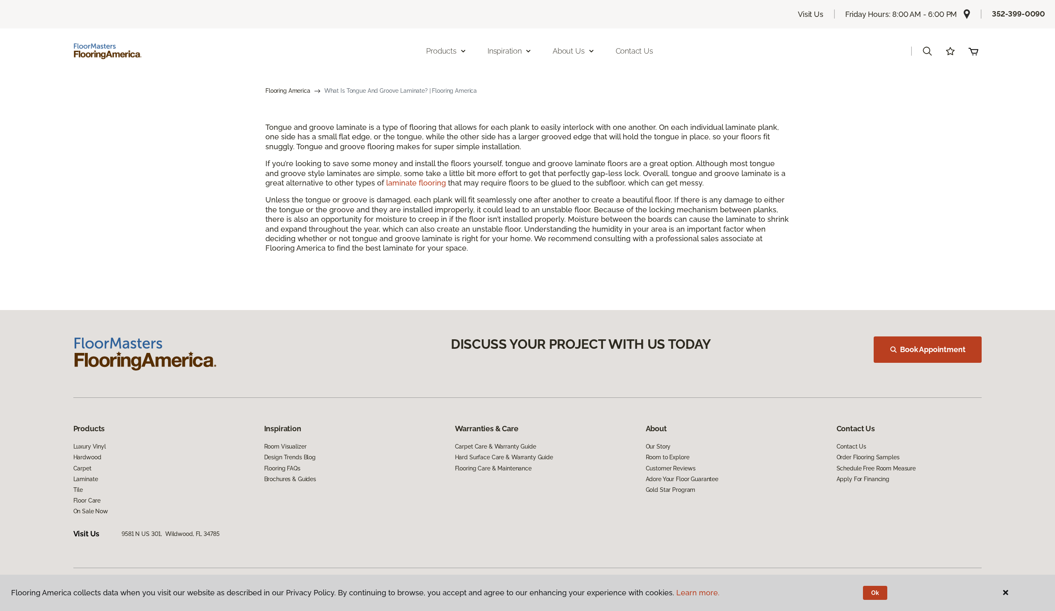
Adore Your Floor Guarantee (682, 479)
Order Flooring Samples (868, 457)
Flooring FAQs (282, 468)
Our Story (658, 446)
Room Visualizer (285, 446)
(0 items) (973, 51)
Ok (875, 593)
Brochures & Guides (290, 479)
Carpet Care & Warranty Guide (495, 446)
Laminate (85, 479)
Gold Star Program (671, 489)
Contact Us (634, 51)
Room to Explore (667, 457)
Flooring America (287, 90)
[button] (927, 51)
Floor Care (87, 500)
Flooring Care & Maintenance (493, 468)
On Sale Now (90, 511)
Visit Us (810, 14)
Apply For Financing (863, 479)
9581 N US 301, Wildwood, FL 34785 (170, 534)
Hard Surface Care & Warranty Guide (504, 457)
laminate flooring (416, 183)
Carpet (82, 468)
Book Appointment (932, 349)
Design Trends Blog (290, 457)
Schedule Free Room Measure (876, 468)
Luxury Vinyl (89, 446)
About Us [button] (569, 51)
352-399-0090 (1018, 13)
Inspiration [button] (505, 51)
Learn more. (698, 592)
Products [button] (441, 51)
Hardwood (87, 457)
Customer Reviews (671, 468)
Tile (78, 489)
